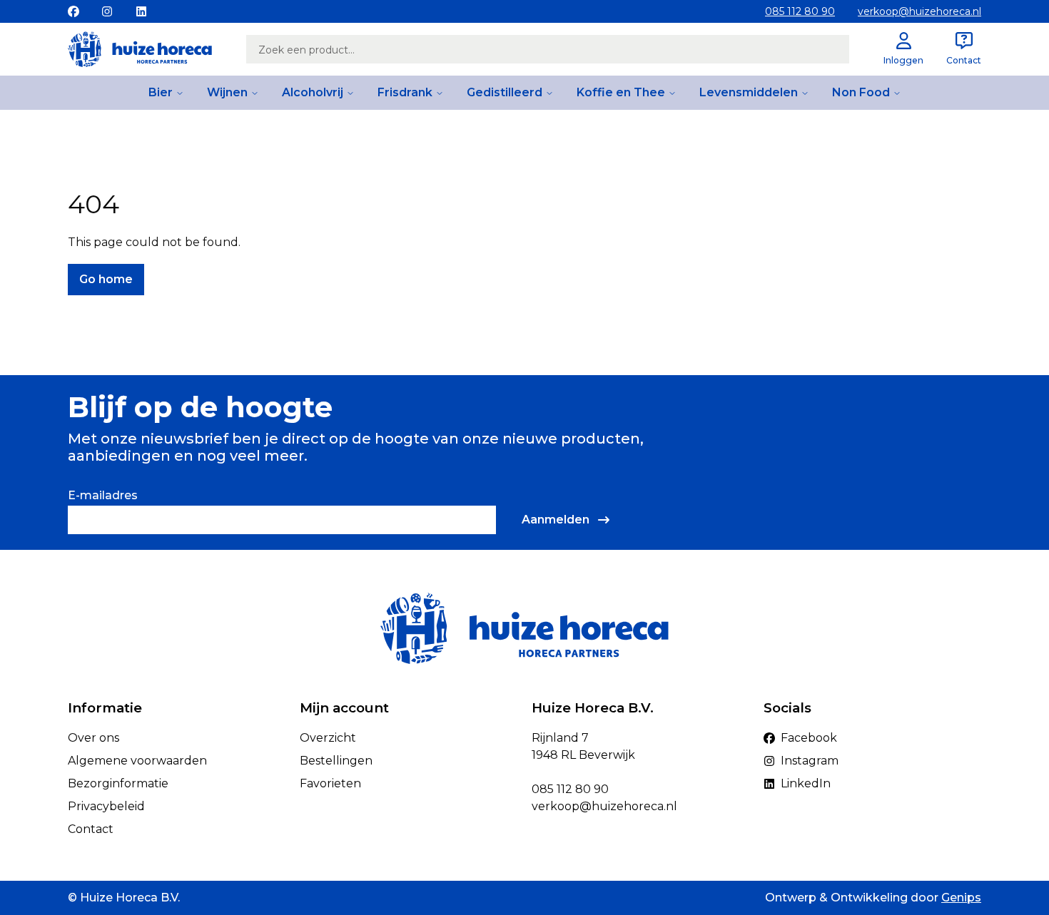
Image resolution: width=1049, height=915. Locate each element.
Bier (160, 92)
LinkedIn (806, 783)
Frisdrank (404, 92)
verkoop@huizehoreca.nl (919, 11)
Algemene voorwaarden (137, 760)
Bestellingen (336, 760)
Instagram (809, 760)
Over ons (93, 738)
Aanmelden (555, 519)
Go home (106, 279)
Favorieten (330, 783)
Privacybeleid (106, 806)
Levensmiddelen (748, 92)
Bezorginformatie (118, 783)
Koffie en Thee (621, 92)
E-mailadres (103, 495)
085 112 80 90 (800, 11)
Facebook (809, 738)
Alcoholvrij (312, 92)
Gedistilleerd (504, 92)
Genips (961, 897)
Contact (90, 829)
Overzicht (328, 738)
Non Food (861, 92)
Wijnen (227, 92)
